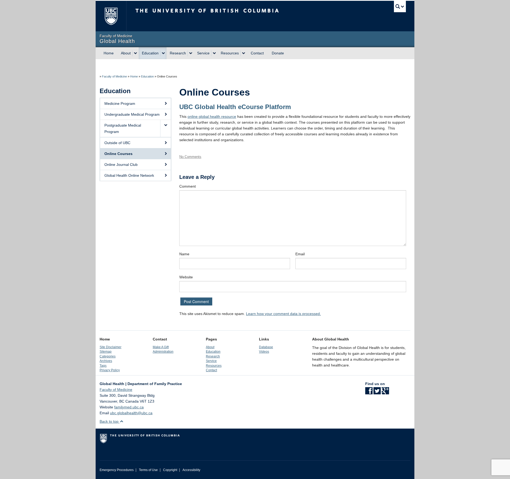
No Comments (190, 157)
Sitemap (106, 351)
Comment (187, 186)
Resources (230, 53)
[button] (165, 128)
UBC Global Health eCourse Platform (235, 106)
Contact (257, 53)
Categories (108, 356)
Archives (106, 361)
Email (300, 254)
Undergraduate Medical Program (132, 114)
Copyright (170, 470)
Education (150, 53)
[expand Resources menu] (243, 53)
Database (266, 347)
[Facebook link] (368, 392)
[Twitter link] (377, 392)
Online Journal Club (121, 164)
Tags (103, 365)
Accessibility (191, 470)
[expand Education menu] (163, 53)
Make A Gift (161, 347)
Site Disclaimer (110, 347)
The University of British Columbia (111, 16)
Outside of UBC (117, 143)
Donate (278, 53)
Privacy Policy (110, 370)
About (126, 53)
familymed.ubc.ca (129, 407)
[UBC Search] (400, 6)
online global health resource (212, 116)
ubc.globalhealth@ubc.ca (131, 413)
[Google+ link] (385, 392)
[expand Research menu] (191, 53)
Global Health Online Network (129, 175)
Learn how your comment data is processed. (283, 314)
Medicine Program (119, 103)
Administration (163, 351)
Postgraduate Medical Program (122, 128)
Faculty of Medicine (114, 76)
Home (109, 53)
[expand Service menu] (214, 53)
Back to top (110, 421)
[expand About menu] (135, 53)
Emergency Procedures (117, 470)
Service (203, 53)
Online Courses (118, 154)
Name (184, 254)
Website (186, 277)
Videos (264, 351)
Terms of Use (148, 470)
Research (178, 53)
